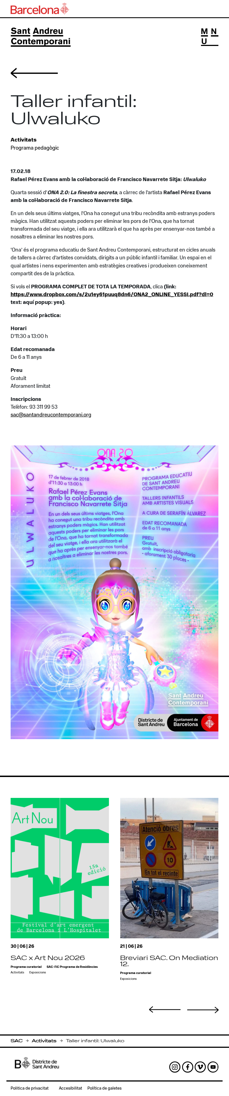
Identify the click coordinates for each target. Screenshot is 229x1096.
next (203, 1010)
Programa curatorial (26, 967)
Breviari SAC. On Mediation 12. (169, 961)
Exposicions (37, 972)
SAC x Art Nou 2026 (48, 958)
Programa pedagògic (35, 148)
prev (165, 1009)
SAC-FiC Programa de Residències (72, 967)
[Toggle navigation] (209, 37)
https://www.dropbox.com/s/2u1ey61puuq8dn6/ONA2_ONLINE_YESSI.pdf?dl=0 (112, 295)
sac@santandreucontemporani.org (51, 415)
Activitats (44, 1041)
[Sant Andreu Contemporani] (41, 37)
